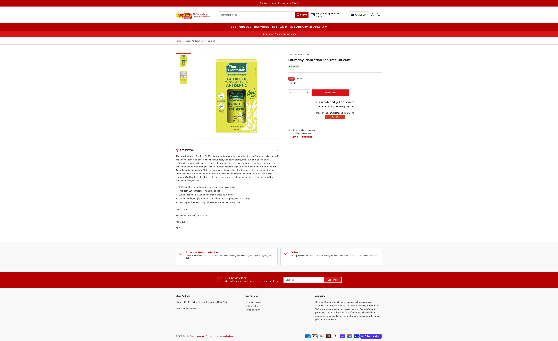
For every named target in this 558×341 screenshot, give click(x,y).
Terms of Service (254, 302)
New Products (261, 27)
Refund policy (252, 306)
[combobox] (263, 14)
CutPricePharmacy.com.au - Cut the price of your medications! (208, 336)
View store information (302, 137)
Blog (274, 27)
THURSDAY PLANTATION (298, 55)
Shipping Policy (253, 309)
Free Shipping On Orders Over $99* (308, 27)
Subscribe (332, 280)
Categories (245, 27)
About (283, 27)
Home (233, 27)
